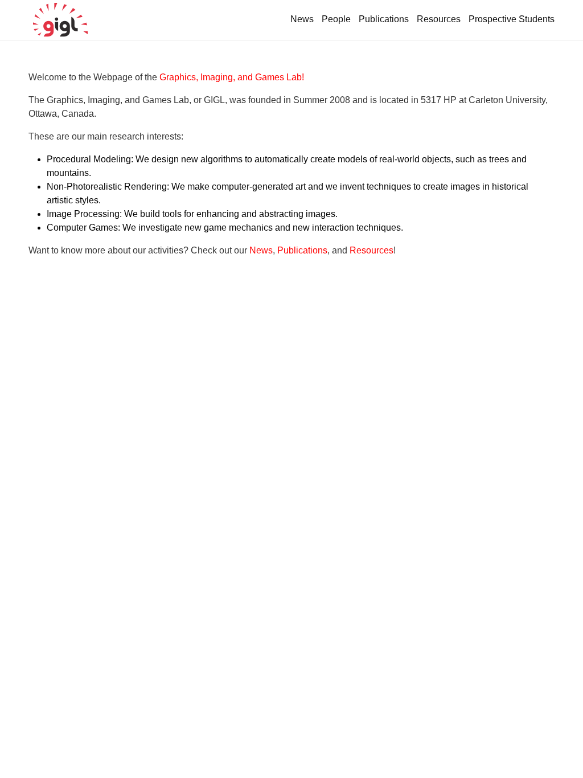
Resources (439, 19)
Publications (384, 19)
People (336, 19)
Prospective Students (512, 19)
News (302, 19)
